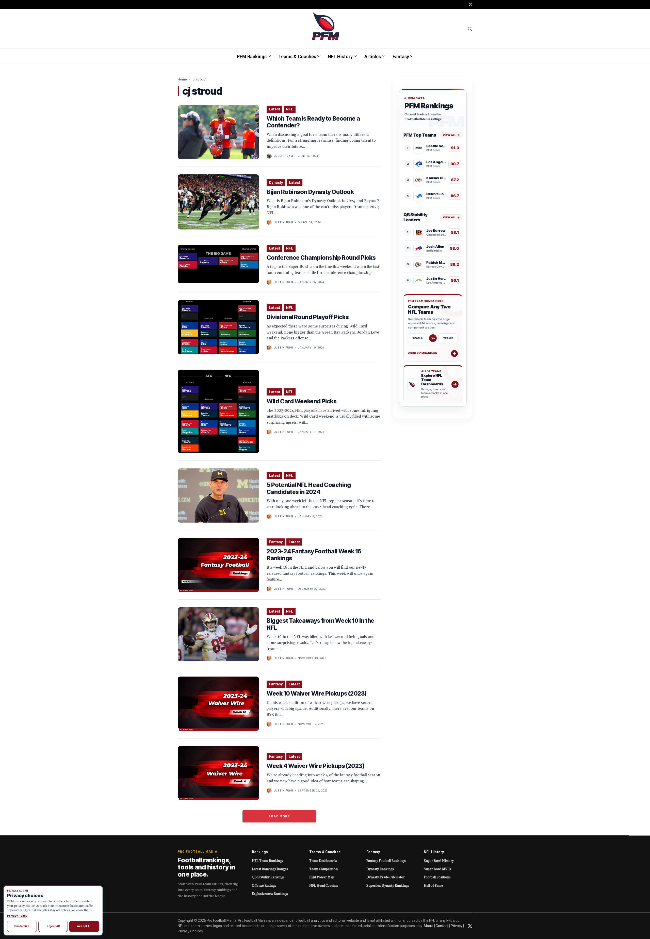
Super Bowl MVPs (437, 869)
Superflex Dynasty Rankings (387, 886)
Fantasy (276, 542)
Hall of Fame (433, 886)
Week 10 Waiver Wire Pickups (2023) (317, 693)
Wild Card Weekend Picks (301, 401)
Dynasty (276, 182)
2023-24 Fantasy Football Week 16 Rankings (314, 555)
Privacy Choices (190, 931)
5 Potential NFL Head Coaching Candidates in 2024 (309, 488)
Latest (274, 109)
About (428, 926)
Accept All (84, 926)
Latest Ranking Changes (270, 869)
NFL (289, 109)
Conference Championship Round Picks (321, 257)
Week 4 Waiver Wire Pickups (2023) (315, 765)
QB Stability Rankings (268, 877)
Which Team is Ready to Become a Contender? (313, 122)
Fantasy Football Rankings (386, 861)
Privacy (456, 926)
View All (451, 135)
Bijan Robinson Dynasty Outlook (310, 191)
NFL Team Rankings (267, 861)
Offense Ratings (264, 886)
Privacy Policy (17, 915)
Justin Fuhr (283, 222)
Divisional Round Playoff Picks (308, 317)
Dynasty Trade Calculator (385, 877)
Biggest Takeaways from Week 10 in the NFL (320, 624)
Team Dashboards (323, 861)
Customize (21, 926)
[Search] (470, 28)
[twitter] (470, 4)
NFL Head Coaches (323, 886)
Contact (442, 926)
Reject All (53, 926)
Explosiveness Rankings (270, 894)
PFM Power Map (321, 877)
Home (182, 79)
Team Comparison (323, 869)
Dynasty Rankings (380, 869)
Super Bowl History (439, 861)
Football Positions (437, 877)
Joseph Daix (283, 156)
